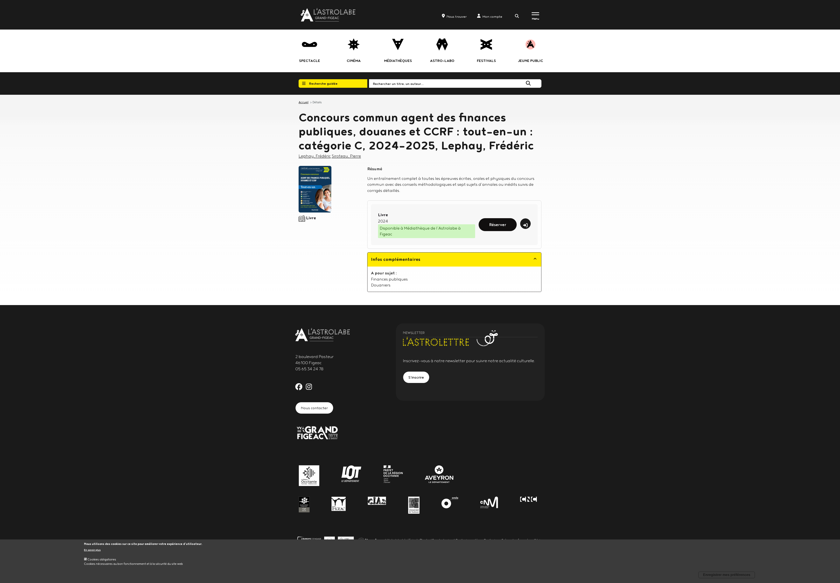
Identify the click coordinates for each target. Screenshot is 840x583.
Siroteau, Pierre (346, 155)
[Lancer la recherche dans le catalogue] (528, 83)
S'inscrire (416, 377)
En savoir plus (92, 549)
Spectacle (309, 60)
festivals (486, 60)
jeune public (530, 60)
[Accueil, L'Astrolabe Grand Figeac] (328, 15)
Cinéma (354, 60)
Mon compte (492, 16)
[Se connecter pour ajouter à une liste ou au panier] (525, 223)
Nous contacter (314, 408)
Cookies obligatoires (102, 559)
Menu (535, 19)
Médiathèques (398, 60)
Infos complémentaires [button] (395, 259)
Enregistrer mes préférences (726, 575)
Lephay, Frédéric (315, 155)
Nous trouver (456, 16)
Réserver (497, 224)
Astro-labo (442, 60)
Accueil (303, 102)
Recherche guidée (323, 83)
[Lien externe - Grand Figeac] (317, 432)
